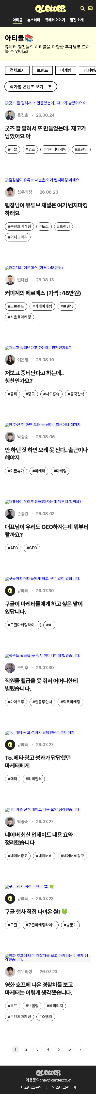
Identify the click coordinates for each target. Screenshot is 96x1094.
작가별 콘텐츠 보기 (31, 86)
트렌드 (42, 70)
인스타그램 (60, 1087)
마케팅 (65, 70)
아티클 (17, 20)
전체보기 (17, 70)
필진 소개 (76, 20)
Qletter (48, 1072)
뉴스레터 (33, 20)
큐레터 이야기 (55, 20)
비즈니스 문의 (31, 1087)
